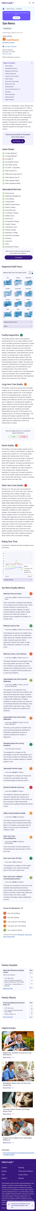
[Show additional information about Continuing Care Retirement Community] (12, 159)
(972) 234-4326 (8, 1017)
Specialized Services (11, 68)
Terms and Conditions (25, 1171)
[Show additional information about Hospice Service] (16, 170)
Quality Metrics (9, 86)
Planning (21, 1167)
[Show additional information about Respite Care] (19, 177)
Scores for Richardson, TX (12, 89)
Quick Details (9, 66)
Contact (4, 1167)
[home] (8, 3)
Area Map (8, 92)
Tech (3, 1175)
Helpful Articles (9, 99)
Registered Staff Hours (11, 71)
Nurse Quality (9, 79)
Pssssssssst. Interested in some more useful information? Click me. (20, 1205)
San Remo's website (10, 46)
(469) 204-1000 (8, 988)
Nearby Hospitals (10, 94)
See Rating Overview (8, 42)
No (24, 436)
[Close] (32, 1205)
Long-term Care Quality (12, 76)
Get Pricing (16, 141)
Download (16, 17)
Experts (4, 1178)
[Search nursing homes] (30, 3)
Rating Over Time (10, 84)
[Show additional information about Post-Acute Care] (21, 174)
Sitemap (21, 1178)
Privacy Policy (23, 1175)
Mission (4, 1171)
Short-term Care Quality (12, 81)
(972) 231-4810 (6, 54)
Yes (14, 436)
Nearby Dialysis (9, 97)
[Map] (18, 951)
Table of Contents (9, 63)
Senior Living (10, 9)
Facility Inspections (10, 73)
